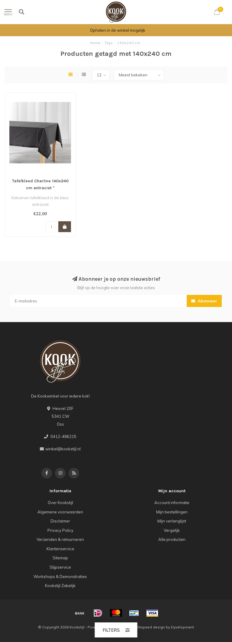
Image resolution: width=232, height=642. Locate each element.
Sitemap (60, 557)
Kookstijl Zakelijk (60, 585)
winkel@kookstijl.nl (63, 448)
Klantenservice (60, 548)
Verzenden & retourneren (60, 539)
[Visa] (152, 613)
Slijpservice (60, 567)
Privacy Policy (60, 530)
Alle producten (171, 539)
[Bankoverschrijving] (79, 613)
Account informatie (171, 502)
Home (95, 43)
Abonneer (207, 301)
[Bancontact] (134, 613)
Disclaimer (60, 521)
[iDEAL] (97, 613)
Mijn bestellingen (172, 511)
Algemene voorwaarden (60, 511)
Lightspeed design (148, 627)
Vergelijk (172, 530)
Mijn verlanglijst (171, 521)
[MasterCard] (116, 613)
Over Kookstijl (60, 502)
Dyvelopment (182, 627)
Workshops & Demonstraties (60, 576)
